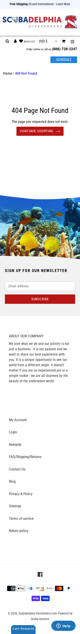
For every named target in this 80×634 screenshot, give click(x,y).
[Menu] (72, 41)
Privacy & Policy (20, 494)
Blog (12, 481)
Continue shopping (36, 131)
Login (13, 432)
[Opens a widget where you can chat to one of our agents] (63, 626)
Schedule (64, 60)
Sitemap (15, 506)
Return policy (18, 530)
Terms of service (21, 518)
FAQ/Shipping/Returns (25, 456)
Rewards (15, 444)
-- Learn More (62, 4)
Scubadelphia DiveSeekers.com (37, 613)
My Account (18, 420)
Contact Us (17, 469)
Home (7, 73)
